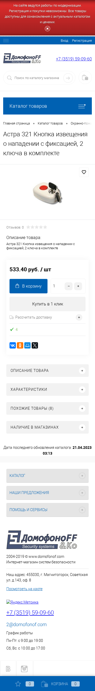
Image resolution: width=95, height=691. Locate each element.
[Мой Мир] (27, 345)
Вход (64, 41)
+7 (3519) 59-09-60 (74, 58)
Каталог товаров (28, 106)
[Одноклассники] (20, 345)
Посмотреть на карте (24, 589)
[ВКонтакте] (13, 345)
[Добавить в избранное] (84, 172)
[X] (35, 345)
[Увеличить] (48, 193)
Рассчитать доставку (33, 317)
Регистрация (82, 41)
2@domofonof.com (26, 624)
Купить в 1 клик (47, 304)
